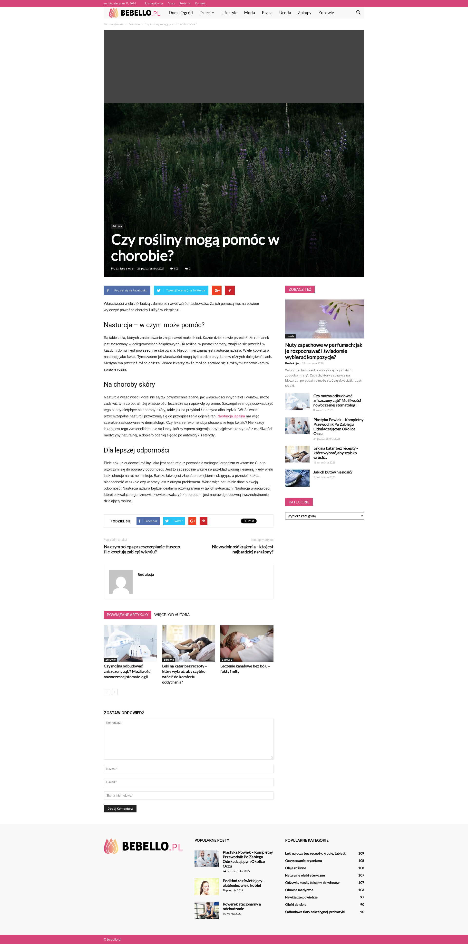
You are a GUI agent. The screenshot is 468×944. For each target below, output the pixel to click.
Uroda (285, 12)
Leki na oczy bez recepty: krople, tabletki (315, 853)
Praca (267, 12)
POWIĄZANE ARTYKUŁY (127, 614)
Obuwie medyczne (299, 890)
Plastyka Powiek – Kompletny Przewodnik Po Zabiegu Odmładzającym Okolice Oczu (338, 426)
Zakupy (305, 12)
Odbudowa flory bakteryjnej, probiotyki (315, 912)
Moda (249, 12)
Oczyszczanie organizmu (303, 860)
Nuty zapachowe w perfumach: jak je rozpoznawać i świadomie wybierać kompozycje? (323, 351)
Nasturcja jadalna (231, 416)
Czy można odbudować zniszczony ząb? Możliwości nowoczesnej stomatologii (127, 671)
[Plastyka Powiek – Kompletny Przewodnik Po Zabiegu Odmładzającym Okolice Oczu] (297, 425)
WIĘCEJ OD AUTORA (172, 614)
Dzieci (205, 12)
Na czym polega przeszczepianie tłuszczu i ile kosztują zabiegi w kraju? (143, 549)
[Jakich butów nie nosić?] (297, 478)
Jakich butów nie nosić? (332, 472)
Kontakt (200, 3)
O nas (171, 3)
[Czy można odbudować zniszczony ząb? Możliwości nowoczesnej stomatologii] (130, 643)
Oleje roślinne (295, 868)
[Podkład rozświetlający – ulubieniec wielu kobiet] (207, 886)
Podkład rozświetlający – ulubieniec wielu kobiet (244, 882)
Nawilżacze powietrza (301, 897)
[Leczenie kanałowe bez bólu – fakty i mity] (246, 643)
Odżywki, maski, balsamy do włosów (312, 882)
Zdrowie (326, 12)
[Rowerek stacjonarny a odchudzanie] (207, 910)
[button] (358, 13)
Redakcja (127, 268)
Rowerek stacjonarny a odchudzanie (242, 906)
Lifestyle (229, 12)
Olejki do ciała (295, 904)
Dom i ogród (181, 12)
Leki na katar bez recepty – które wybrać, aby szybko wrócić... (335, 453)
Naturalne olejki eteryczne (305, 875)
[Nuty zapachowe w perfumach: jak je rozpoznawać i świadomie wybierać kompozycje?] (324, 318)
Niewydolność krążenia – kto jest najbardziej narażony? (242, 549)
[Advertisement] (234, 67)
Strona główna (153, 3)
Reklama (185, 3)
